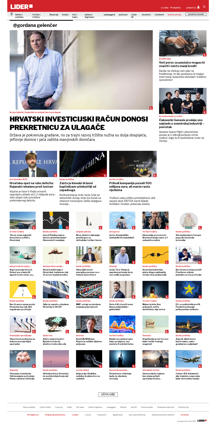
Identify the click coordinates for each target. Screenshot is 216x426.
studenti (159, 14)
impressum (101, 415)
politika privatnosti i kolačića (163, 415)
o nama (88, 415)
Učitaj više (108, 394)
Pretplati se (33, 415)
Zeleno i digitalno (95, 407)
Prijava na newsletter (55, 415)
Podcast (123, 407)
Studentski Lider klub (165, 407)
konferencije (174, 14)
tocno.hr (185, 415)
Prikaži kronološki (196, 14)
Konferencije (184, 407)
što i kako (74, 15)
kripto (65, 14)
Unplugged (111, 407)
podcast (123, 14)
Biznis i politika (29, 407)
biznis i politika (19, 15)
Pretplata (175, 7)
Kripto (69, 407)
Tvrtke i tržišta (45, 407)
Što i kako (80, 407)
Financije (59, 407)
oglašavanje (118, 415)
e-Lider (165, 7)
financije (53, 14)
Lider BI (134, 15)
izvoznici (146, 14)
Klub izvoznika (147, 407)
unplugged (109, 14)
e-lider (75, 415)
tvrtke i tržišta (36, 15)
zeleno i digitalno (89, 15)
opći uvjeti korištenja (137, 415)
